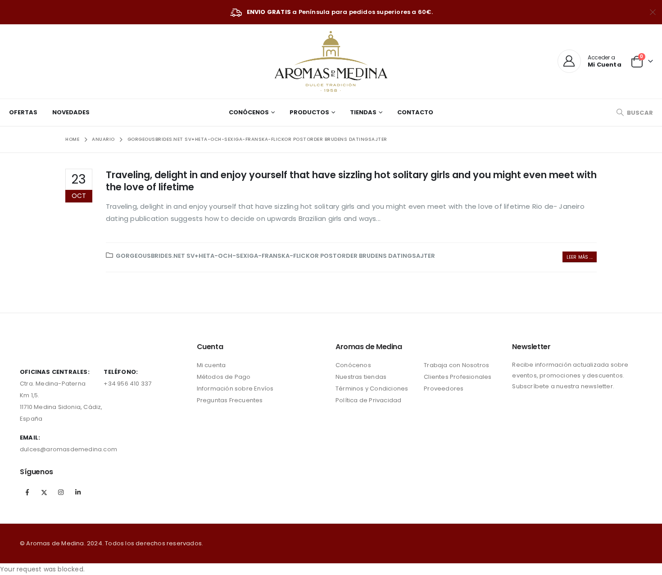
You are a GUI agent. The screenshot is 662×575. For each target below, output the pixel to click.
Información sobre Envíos (235, 388)
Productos (309, 112)
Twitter (44, 492)
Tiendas (363, 112)
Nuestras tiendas (361, 377)
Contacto (415, 112)
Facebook (27, 492)
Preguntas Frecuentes (230, 400)
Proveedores (443, 388)
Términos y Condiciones (372, 388)
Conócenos (249, 112)
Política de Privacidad (368, 400)
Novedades (71, 112)
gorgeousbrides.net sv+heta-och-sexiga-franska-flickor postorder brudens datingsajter (275, 256)
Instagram (61, 492)
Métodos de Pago (224, 377)
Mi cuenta (211, 365)
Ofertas (23, 112)
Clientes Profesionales (457, 377)
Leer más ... (580, 257)
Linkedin (78, 492)
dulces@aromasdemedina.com (68, 449)
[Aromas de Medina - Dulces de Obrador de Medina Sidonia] (331, 61)
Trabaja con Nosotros (456, 365)
